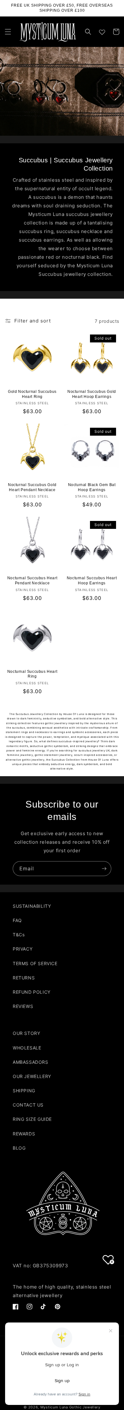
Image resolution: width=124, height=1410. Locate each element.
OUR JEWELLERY (32, 1076)
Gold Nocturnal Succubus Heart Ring (32, 394)
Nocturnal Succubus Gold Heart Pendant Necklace (32, 487)
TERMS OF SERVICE (35, 963)
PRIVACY (22, 949)
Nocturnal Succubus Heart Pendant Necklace (32, 580)
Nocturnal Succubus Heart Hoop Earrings (92, 580)
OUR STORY (26, 1033)
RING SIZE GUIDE (32, 1119)
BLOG (19, 1148)
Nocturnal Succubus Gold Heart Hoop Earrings (91, 394)
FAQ (17, 920)
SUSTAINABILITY (32, 906)
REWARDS (24, 1133)
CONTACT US (28, 1105)
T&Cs (18, 934)
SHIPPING (24, 1090)
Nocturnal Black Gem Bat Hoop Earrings (92, 487)
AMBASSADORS (30, 1062)
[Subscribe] (104, 868)
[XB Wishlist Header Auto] (102, 31)
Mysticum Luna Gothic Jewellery (70, 1407)
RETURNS (24, 977)
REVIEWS (23, 1006)
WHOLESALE (27, 1047)
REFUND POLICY (32, 992)
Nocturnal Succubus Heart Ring (32, 674)
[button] (8, 32)
